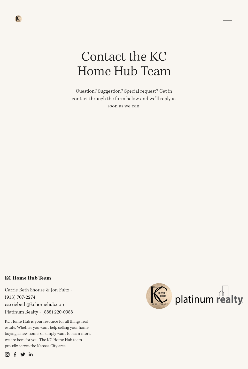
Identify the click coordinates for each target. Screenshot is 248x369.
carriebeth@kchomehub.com (35, 304)
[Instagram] (7, 354)
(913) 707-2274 (20, 297)
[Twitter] (22, 354)
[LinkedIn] (30, 354)
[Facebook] (15, 354)
